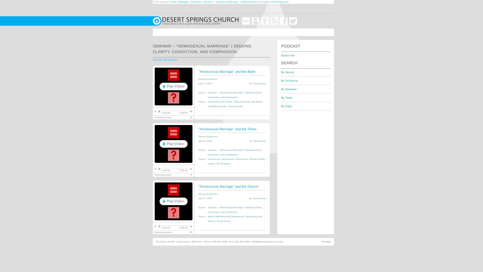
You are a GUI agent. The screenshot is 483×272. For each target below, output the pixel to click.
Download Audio (171, 117)
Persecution (242, 159)
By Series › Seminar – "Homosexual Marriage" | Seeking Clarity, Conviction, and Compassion (239, 2)
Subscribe (288, 55)
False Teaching (242, 102)
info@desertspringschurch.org (267, 242)
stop (159, 111)
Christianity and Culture (220, 102)
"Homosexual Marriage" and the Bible (226, 71)
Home (173, 2)
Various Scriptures (165, 59)
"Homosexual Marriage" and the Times (227, 129)
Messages (184, 2)
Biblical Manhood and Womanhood (226, 217)
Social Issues (235, 106)
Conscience (214, 159)
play (155, 111)
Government (228, 159)
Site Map (326, 242)
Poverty (253, 159)
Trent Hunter (259, 84)
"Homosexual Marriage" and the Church (228, 186)
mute (190, 111)
